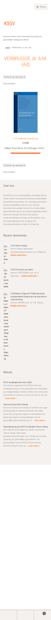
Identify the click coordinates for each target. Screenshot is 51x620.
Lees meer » (11, 398)
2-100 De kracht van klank (21, 269)
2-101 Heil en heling (18, 245)
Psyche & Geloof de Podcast (15, 404)
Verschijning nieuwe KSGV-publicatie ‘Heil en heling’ (25, 426)
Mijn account (8, 615)
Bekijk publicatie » (18, 255)
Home (7, 48)
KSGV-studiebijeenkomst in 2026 (17, 382)
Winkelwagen (39, 612)
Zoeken (25, 615)
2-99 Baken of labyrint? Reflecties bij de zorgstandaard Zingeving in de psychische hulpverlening (28, 296)
